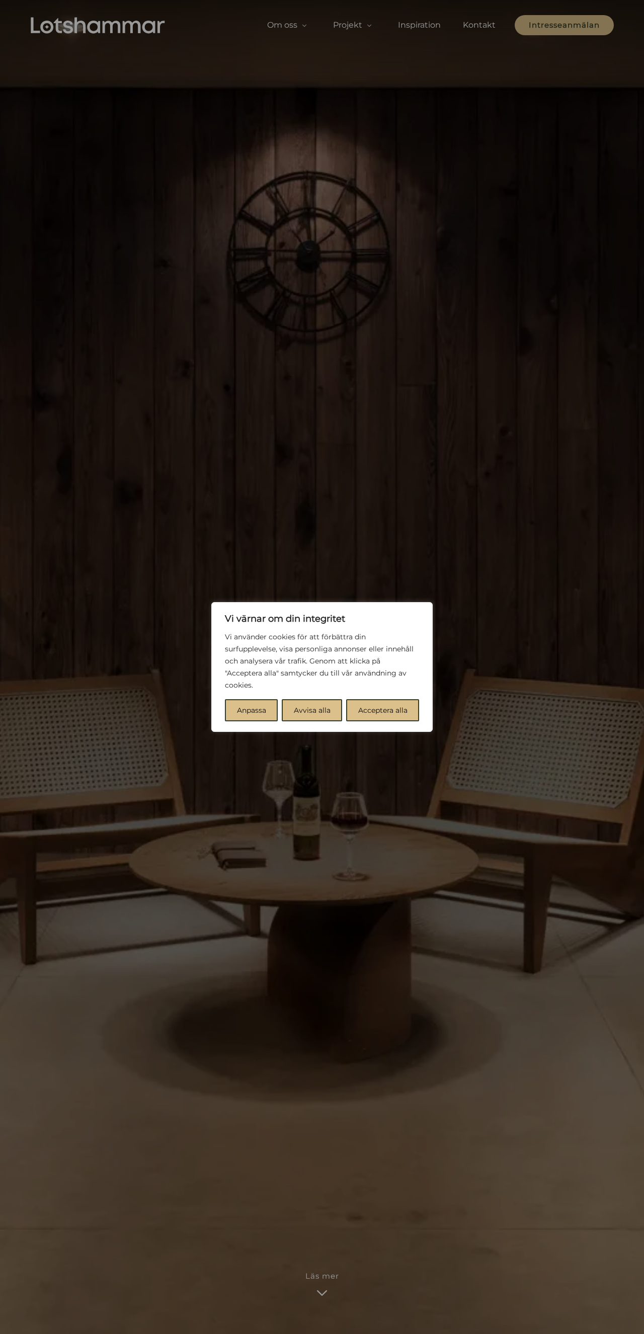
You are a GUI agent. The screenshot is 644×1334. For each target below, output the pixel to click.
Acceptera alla (383, 710)
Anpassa (251, 710)
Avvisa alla (312, 710)
